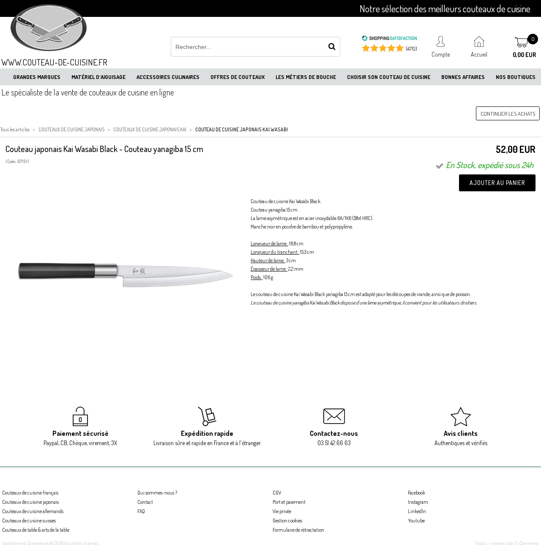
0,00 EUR (524, 54)
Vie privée (282, 511)
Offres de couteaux (237, 76)
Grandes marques (36, 76)
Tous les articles (15, 129)
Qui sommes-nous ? (157, 492)
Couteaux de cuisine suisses (29, 520)
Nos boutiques (516, 76)
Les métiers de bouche (306, 76)
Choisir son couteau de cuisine (388, 76)
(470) (411, 48)
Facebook (416, 492)
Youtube (416, 520)
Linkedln (417, 511)
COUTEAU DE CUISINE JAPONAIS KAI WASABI (241, 129)
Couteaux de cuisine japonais (30, 502)
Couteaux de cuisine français (30, 492)
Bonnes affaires (463, 76)
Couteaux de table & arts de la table (35, 530)
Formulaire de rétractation (298, 530)
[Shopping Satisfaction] (389, 39)
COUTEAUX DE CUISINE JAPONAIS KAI (149, 129)
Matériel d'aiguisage (98, 76)
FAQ (141, 511)
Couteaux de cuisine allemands (32, 511)
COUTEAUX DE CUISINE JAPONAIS (71, 129)
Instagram (418, 502)
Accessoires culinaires (168, 76)
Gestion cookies (287, 520)
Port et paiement (289, 502)
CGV (277, 492)
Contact (145, 502)
